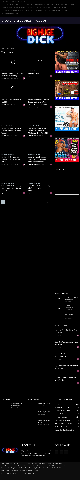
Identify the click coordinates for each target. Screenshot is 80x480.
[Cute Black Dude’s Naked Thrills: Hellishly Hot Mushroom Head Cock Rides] (40, 117)
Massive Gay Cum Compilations (19, 10)
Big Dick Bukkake (54, 4)
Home (2, 4)
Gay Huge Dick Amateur (20, 7)
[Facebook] (70, 16)
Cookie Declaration (13, 475)
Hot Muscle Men (5, 10)
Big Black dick (33, 73)
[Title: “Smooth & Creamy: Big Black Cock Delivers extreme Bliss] (40, 174)
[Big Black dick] (40, 62)
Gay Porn (29, 7)
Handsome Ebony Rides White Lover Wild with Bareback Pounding (12, 130)
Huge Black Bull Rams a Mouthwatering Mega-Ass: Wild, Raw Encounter (38, 159)
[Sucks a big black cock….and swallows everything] (13, 62)
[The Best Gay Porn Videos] (32, 414)
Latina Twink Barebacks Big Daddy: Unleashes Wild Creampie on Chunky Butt (38, 102)
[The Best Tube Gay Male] (32, 405)
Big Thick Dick (32, 107)
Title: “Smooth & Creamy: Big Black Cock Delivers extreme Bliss (39, 188)
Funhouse (9, 7)
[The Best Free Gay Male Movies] (32, 422)
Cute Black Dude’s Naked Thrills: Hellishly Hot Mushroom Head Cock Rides (38, 130)
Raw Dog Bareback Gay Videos (35, 10)
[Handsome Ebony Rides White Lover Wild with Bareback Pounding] (13, 117)
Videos (17, 13)
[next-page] (20, 202)
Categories (23, 20)
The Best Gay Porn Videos (44, 412)
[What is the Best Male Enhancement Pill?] (5, 405)
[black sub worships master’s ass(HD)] (13, 88)
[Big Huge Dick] (40, 35)
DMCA (26, 475)
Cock (21, 4)
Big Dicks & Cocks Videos (67, 4)
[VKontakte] (77, 16)
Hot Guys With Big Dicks (12, 4)
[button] (76, 21)
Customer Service (44, 475)
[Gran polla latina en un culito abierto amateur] (59, 316)
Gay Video (26, 4)
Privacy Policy (21, 475)
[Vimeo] (73, 16)
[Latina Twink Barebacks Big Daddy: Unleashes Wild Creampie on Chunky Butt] (40, 88)
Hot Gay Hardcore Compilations (59, 7)
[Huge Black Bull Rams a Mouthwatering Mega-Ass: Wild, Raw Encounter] (40, 146)
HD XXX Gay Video (45, 7)
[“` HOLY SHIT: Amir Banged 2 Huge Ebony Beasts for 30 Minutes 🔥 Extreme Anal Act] (13, 174)
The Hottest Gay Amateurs (7, 13)
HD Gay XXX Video (6, 97)
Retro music (48, 10)
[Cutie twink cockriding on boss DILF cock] (59, 299)
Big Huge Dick (5, 78)
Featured (3, 7)
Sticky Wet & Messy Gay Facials (60, 10)
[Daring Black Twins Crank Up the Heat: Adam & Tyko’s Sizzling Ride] (13, 146)
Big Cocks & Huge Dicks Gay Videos (40, 4)
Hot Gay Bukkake (5, 70)
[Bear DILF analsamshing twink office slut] (59, 308)
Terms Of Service (5, 475)
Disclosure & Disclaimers (34, 475)
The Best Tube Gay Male (44, 403)
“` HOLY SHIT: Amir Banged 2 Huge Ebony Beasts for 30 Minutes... (12, 188)
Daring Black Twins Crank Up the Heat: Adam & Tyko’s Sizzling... (12, 159)
